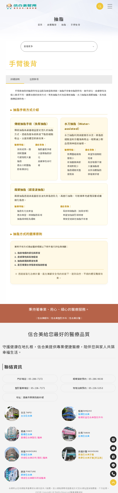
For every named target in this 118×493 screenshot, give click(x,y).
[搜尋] (99, 6)
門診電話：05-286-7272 (30, 378)
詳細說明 (15, 79)
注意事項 (34, 79)
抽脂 (63, 24)
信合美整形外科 (59, 318)
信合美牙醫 (75, 318)
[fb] (113, 456)
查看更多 (28, 46)
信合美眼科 (43, 318)
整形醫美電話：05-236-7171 (30, 388)
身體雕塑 (52, 24)
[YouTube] (113, 448)
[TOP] (113, 465)
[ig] (113, 439)
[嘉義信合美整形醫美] (33, 6)
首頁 (40, 24)
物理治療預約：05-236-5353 (88, 388)
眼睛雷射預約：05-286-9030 (88, 378)
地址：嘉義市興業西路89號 (30, 397)
